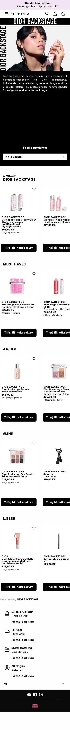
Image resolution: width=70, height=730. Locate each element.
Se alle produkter (35, 148)
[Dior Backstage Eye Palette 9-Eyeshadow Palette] (18, 456)
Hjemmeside (7, 599)
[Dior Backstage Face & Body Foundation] (18, 371)
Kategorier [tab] (15, 157)
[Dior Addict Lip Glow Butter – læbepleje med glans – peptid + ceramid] (18, 541)
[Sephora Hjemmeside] (20, 13)
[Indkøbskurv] (63, 14)
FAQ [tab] (5, 684)
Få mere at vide (23, 621)
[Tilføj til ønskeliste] (34, 189)
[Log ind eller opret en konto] (55, 14)
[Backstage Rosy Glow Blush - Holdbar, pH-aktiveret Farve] (18, 286)
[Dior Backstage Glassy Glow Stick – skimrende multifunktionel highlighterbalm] (18, 202)
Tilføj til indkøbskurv (18, 248)
